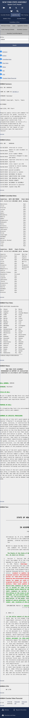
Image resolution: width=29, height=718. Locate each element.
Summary (4, 52)
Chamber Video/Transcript (9, 78)
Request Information (21, 709)
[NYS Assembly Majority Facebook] (10, 8)
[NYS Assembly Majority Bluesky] (11, 11)
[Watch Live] (4, 8)
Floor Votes (5, 63)
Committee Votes (6, 59)
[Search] (17, 11)
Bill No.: (2, 37)
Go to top (2, 134)
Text (3, 70)
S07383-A (15, 91)
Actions (4, 55)
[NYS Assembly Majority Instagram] (22, 8)
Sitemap (6, 709)
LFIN (3, 74)
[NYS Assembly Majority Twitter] (16, 8)
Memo (4, 67)
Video (8, 701)
